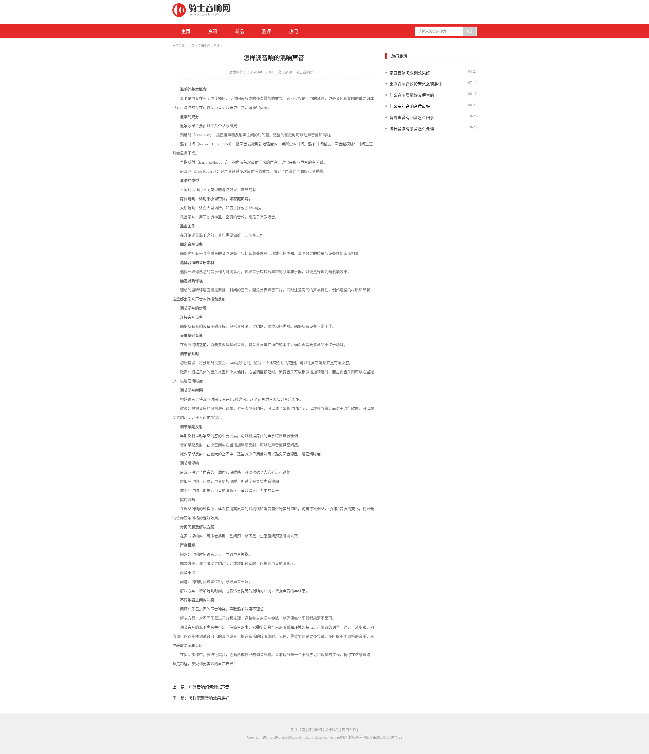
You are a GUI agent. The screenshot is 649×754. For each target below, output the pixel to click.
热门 (293, 31)
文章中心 (204, 46)
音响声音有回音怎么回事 (411, 117)
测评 (266, 31)
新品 (239, 31)
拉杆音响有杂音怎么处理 (411, 129)
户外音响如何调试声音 (209, 687)
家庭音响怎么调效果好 (409, 73)
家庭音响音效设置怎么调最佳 (415, 84)
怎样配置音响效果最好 (209, 698)
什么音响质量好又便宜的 (411, 95)
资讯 (212, 31)
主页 (185, 31)
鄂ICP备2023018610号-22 (383, 737)
